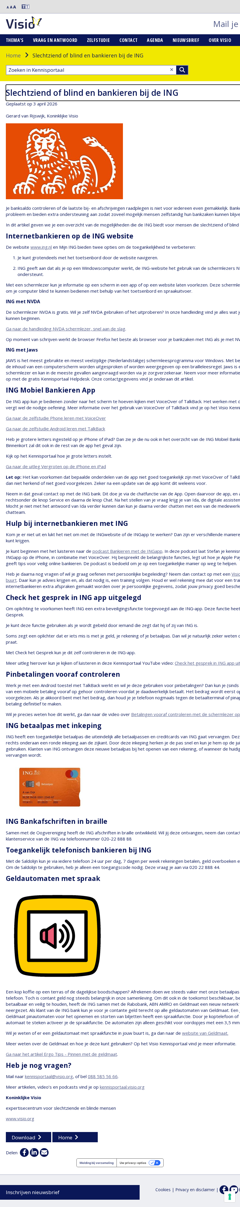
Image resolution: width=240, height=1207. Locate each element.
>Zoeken (182, 70)
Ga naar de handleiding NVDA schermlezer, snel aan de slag (65, 329)
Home (13, 55)
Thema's (15, 40)
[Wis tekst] (171, 69)
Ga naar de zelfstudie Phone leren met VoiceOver (56, 418)
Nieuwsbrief (186, 40)
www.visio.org (20, 1118)
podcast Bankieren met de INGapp (127, 551)
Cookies (163, 1189)
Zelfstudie (98, 40)
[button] (22, 6)
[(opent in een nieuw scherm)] (233, 1189)
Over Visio (220, 40)
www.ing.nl (41, 247)
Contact (128, 40)
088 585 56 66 (103, 1076)
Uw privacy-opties (133, 1163)
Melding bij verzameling (97, 1163)
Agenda (155, 40)
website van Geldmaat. (205, 1033)
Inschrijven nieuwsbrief (32, 1192)
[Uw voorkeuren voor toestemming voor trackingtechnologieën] (229, 1196)
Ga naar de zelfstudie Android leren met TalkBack (55, 429)
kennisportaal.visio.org (122, 1087)
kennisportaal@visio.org (49, 1076)
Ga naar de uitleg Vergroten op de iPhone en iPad (56, 466)
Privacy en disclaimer (195, 1189)
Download (23, 1137)
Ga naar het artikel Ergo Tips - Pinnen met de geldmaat (61, 1054)
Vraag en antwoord (55, 40)
